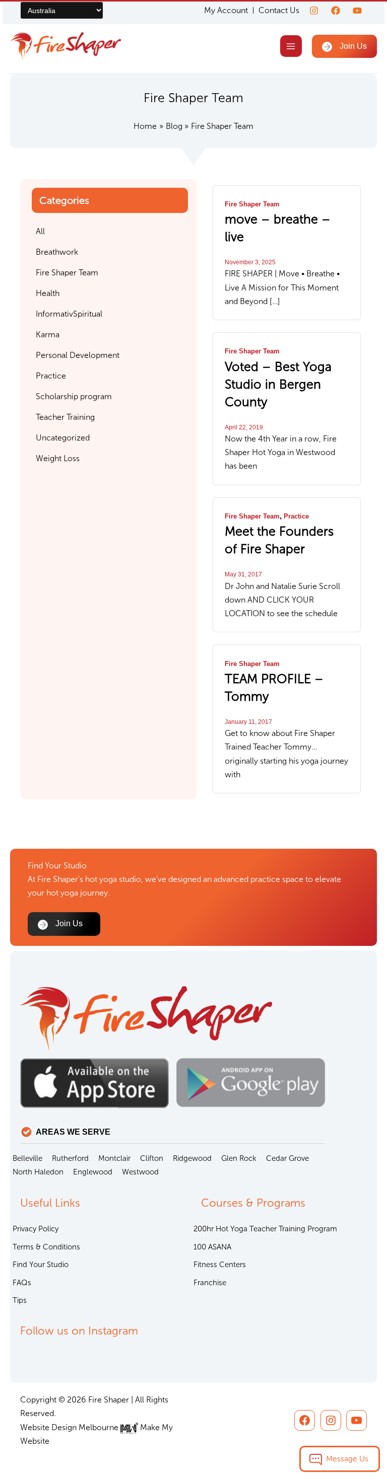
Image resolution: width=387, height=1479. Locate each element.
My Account (226, 10)
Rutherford (70, 1158)
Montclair (114, 1158)
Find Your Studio (41, 1264)
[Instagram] (313, 10)
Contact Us (279, 10)
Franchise (210, 1282)
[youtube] (357, 10)
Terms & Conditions (46, 1246)
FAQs (22, 1282)
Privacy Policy (35, 1228)
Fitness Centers (220, 1264)
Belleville (27, 1158)
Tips (20, 1300)
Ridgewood (192, 1158)
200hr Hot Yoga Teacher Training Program (265, 1228)
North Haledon (38, 1171)
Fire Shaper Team (252, 204)
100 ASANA (212, 1246)
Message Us (347, 1458)
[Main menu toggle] (291, 46)
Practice (296, 516)
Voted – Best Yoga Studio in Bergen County (278, 384)
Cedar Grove (287, 1158)
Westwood (140, 1171)
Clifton (151, 1158)
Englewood (92, 1171)
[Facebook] (335, 10)
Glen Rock (238, 1158)
